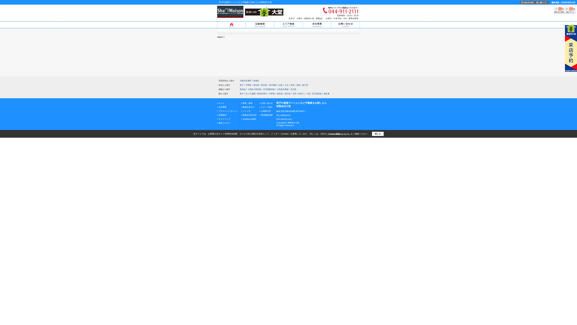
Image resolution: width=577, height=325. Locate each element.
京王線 (293, 89)
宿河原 (264, 85)
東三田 (305, 85)
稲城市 (256, 81)
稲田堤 (280, 94)
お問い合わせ (267, 103)
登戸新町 (273, 85)
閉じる (378, 134)
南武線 (243, 89)
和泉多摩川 (262, 94)
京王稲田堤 (317, 94)
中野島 (248, 85)
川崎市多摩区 (245, 81)
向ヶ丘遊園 (250, 94)
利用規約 (222, 115)
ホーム (221, 103)
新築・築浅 (247, 103)
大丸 (286, 85)
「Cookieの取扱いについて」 (339, 134)
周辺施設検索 (267, 115)
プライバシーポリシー (228, 111)
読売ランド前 (304, 94)
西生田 (256, 85)
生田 (292, 85)
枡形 (281, 85)
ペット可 (246, 111)
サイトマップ (224, 119)
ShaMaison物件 (249, 119)
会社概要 (222, 107)
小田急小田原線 (254, 89)
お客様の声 (266, 111)
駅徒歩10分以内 (249, 115)
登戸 (242, 85)
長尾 (298, 85)
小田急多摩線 (282, 89)
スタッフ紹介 (267, 107)
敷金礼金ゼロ (248, 107)
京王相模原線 (269, 89)
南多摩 (327, 94)
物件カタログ (224, 123)
